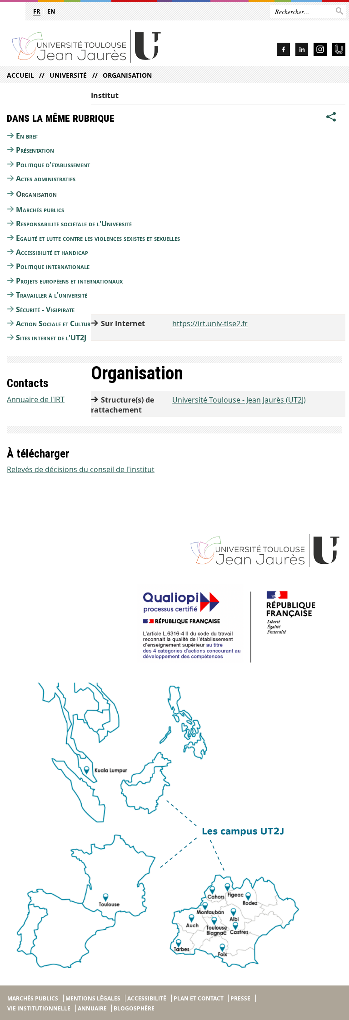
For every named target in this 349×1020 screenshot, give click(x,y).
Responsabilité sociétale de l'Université (74, 224)
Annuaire (92, 1008)
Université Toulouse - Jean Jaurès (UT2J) (239, 400)
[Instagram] (320, 51)
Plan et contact (199, 998)
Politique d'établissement (53, 164)
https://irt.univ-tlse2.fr (210, 323)
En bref (27, 136)
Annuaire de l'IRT (36, 399)
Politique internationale (53, 266)
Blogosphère (134, 1008)
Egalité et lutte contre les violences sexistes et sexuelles (98, 238)
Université (68, 75)
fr (36, 11)
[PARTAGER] (331, 116)
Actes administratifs (45, 179)
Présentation (35, 150)
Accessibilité (146, 998)
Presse (240, 998)
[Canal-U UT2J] (338, 51)
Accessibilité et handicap (52, 252)
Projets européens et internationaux (69, 281)
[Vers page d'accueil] (104, 46)
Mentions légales (92, 998)
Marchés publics (40, 209)
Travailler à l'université (51, 295)
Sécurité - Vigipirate (45, 309)
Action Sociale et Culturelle (58, 323)
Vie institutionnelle (38, 1008)
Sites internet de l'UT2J (51, 338)
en (51, 11)
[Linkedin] (301, 51)
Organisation (127, 75)
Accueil (20, 75)
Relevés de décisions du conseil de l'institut (81, 469)
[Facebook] (283, 51)
